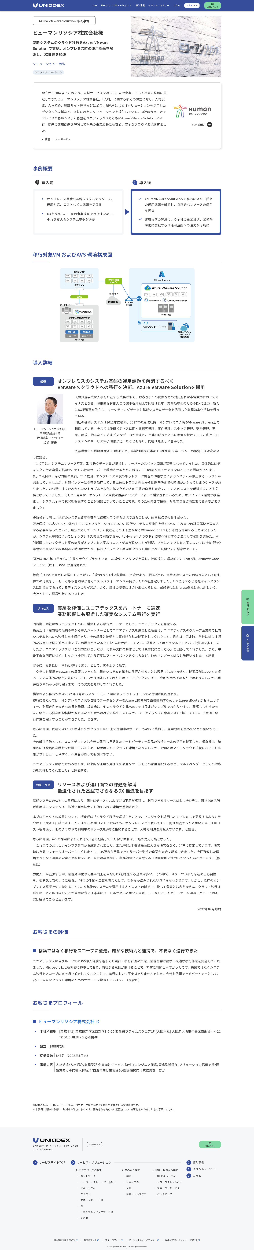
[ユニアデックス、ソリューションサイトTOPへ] (48, 5)
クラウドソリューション (48, 72)
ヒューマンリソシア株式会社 (67, 1021)
